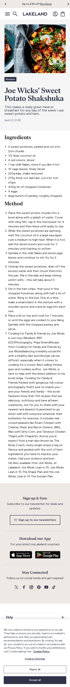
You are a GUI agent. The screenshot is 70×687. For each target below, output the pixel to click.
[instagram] (31, 587)
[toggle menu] (7, 14)
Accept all (35, 680)
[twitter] (16, 587)
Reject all (35, 669)
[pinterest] (39, 587)
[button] (7, 4)
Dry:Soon (46, 4)
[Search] (15, 14)
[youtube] (46, 587)
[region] (35, 653)
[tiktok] (54, 587)
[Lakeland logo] (35, 14)
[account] (55, 14)
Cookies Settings (35, 658)
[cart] (63, 14)
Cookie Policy (41, 651)
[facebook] (24, 587)
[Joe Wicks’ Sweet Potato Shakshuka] (35, 48)
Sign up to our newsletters (37, 520)
